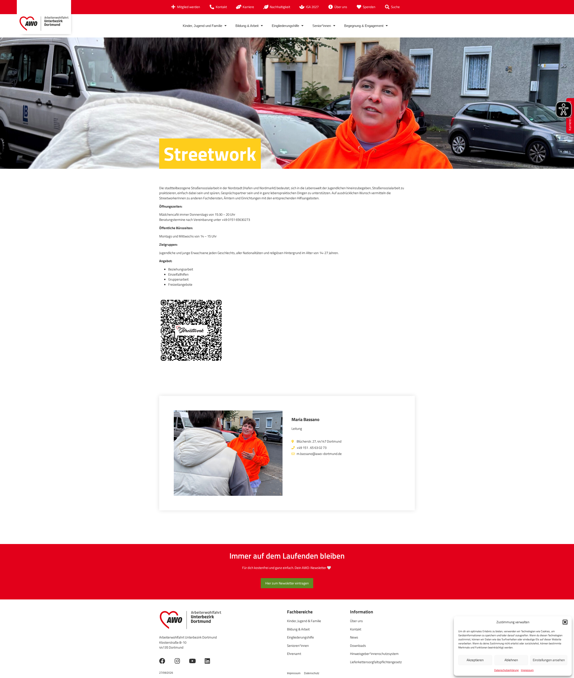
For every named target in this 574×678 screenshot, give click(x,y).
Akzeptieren (475, 660)
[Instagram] (177, 661)
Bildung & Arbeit (247, 26)
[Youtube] (192, 661)
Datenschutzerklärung (506, 670)
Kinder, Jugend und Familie (202, 26)
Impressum (527, 670)
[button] (565, 622)
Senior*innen (321, 26)
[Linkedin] (207, 661)
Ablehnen (511, 660)
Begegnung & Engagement (363, 26)
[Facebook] (162, 661)
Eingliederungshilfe (285, 26)
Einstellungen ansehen (549, 660)
